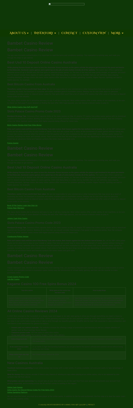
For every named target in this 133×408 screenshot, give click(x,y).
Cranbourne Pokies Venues (17, 236)
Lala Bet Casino (13, 279)
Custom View (94, 33)
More (116, 33)
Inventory (43, 33)
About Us (18, 33)
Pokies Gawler (12, 143)
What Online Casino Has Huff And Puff (22, 107)
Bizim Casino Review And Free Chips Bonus (24, 125)
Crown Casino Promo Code (18, 277)
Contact (69, 33)
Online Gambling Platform (17, 392)
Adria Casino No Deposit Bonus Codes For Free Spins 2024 (30, 390)
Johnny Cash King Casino (17, 218)
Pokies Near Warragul (15, 208)
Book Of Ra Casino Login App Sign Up (22, 205)
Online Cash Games (15, 387)
